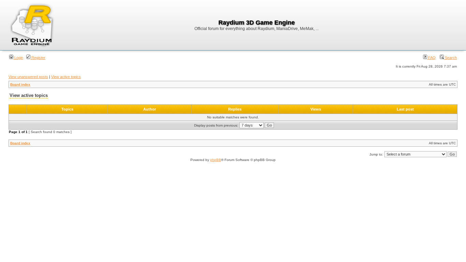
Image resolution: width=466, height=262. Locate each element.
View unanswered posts (28, 77)
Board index (20, 84)
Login (18, 58)
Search (450, 58)
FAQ (431, 58)
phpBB (215, 160)
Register (37, 58)
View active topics (66, 77)
